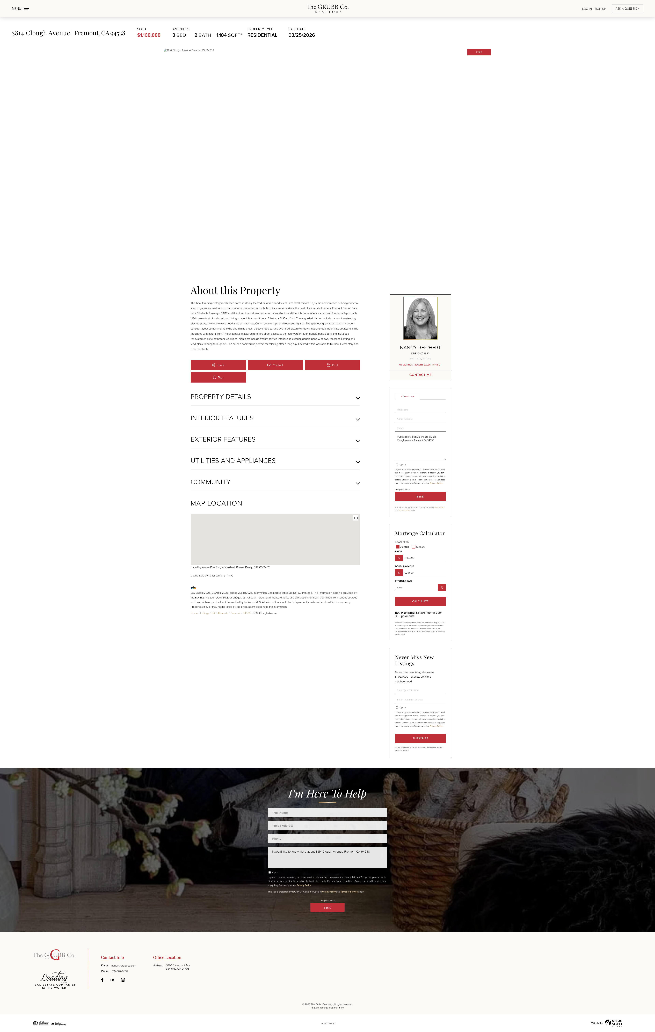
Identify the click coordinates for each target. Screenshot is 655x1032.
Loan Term (402, 542)
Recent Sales (422, 364)
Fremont (236, 613)
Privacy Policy (436, 483)
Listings (204, 613)
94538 (247, 613)
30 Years (404, 546)
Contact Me (420, 374)
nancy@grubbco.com (123, 965)
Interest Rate (403, 581)
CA (213, 613)
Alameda (223, 613)
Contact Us (407, 396)
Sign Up (600, 9)
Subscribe (420, 738)
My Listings (406, 364)
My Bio (436, 364)
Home (194, 613)
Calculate (420, 601)
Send (420, 496)
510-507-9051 (420, 358)
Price (398, 551)
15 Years (420, 546)
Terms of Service (404, 510)
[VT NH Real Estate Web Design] (606, 1023)
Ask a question (627, 8)
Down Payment (404, 566)
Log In (587, 9)
